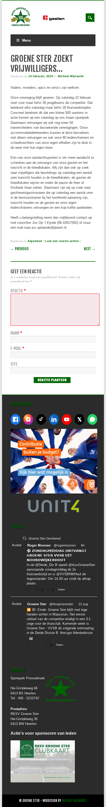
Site (14, 364)
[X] (79, 419)
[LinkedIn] (54, 419)
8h (83, 545)
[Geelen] (58, 19)
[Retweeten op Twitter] (24, 538)
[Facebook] (15, 419)
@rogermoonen (65, 545)
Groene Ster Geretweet (45, 538)
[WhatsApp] (92, 419)
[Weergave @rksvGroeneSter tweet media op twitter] (31, 638)
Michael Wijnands (71, 76)
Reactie (18, 290)
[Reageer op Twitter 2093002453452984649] (29, 590)
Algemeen (35, 241)
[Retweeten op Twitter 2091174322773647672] (38, 645)
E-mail (17, 348)
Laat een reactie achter (62, 241)
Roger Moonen (39, 545)
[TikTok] (41, 419)
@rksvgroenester (61, 604)
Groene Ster (36, 604)
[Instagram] (28, 419)
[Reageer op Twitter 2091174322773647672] (29, 645)
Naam (16, 333)
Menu (26, 40)
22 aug (83, 604)
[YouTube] (67, 419)
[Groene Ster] (21, 25)
